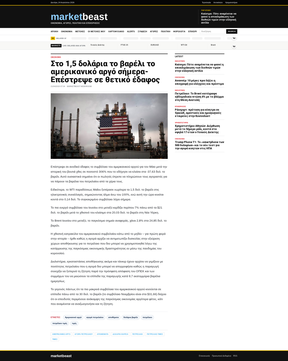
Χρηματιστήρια (231, 2)
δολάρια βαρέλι (130, 317)
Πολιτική (165, 31)
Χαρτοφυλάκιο (116, 31)
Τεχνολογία (206, 2)
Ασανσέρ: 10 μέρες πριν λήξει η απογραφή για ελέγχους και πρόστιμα (199, 82)
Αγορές (154, 31)
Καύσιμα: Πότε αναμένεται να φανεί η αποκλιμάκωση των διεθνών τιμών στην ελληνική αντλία (199, 67)
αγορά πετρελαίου (95, 317)
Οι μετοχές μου (96, 31)
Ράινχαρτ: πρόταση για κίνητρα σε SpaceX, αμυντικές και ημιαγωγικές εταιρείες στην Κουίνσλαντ (198, 113)
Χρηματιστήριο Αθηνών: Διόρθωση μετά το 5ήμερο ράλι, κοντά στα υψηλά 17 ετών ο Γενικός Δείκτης (197, 129)
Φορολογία (179, 31)
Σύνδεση (142, 31)
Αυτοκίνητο (218, 2)
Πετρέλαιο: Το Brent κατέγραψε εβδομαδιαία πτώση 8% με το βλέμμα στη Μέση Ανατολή (199, 97)
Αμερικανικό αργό (73, 317)
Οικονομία (66, 31)
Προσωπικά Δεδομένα (221, 356)
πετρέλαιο (147, 317)
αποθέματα (113, 317)
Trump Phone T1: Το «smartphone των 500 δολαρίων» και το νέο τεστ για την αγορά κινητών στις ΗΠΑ (199, 145)
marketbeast (61, 356)
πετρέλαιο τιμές (59, 323)
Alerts (131, 31)
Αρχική (54, 31)
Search (232, 31)
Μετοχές (80, 31)
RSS (235, 356)
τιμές (74, 323)
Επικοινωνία (204, 356)
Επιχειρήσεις (195, 31)
